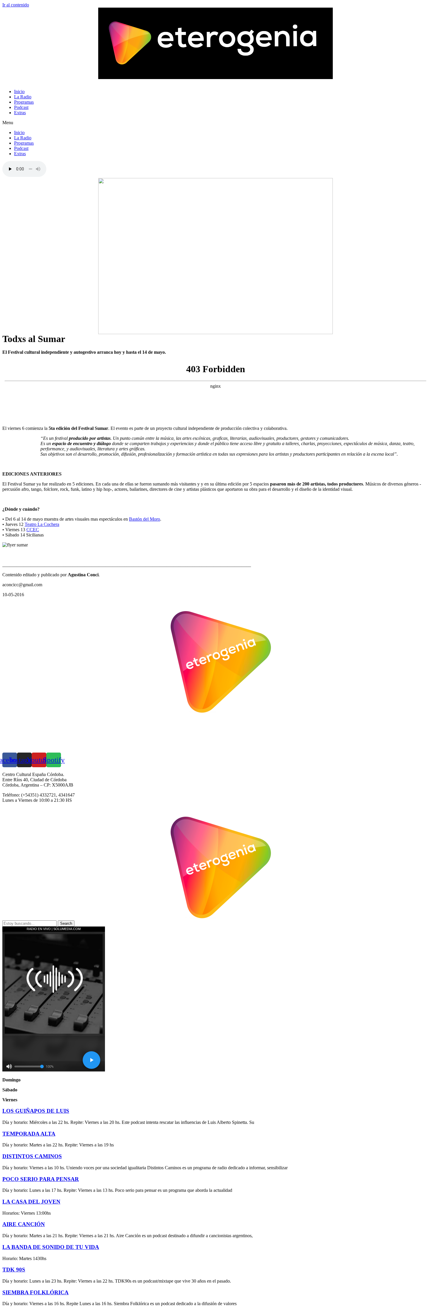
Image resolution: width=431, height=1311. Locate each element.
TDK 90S (13, 1269)
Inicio (19, 91)
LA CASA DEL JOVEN (31, 1202)
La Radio (22, 96)
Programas (24, 102)
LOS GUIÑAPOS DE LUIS (35, 1111)
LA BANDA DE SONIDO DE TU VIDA (50, 1247)
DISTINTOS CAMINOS (32, 1156)
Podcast (21, 107)
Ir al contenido (15, 4)
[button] (215, 122)
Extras (20, 112)
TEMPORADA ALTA (28, 1134)
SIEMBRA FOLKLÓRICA (35, 1292)
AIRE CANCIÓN (23, 1224)
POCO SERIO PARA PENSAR (40, 1179)
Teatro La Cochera (42, 524)
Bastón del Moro (144, 519)
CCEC (32, 529)
